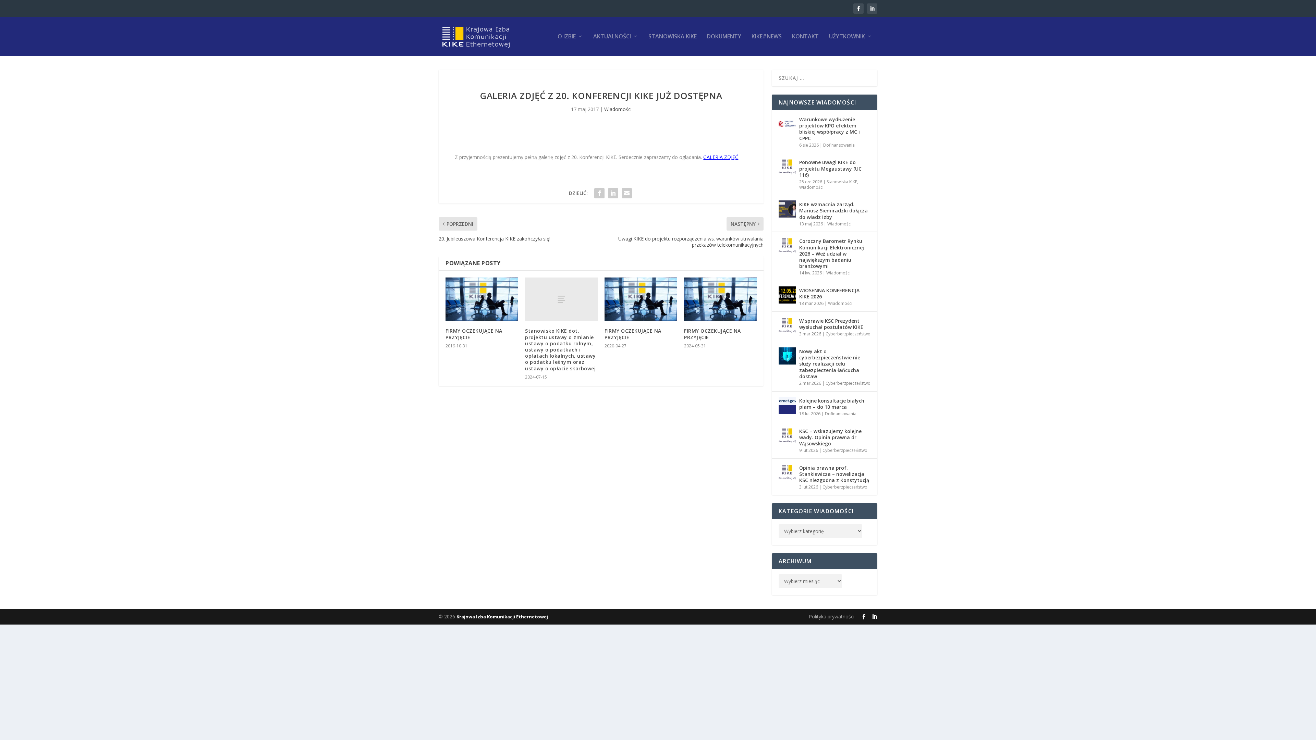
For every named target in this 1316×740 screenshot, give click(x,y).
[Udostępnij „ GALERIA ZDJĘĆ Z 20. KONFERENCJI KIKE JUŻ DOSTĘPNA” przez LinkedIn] (613, 193)
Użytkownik (847, 37)
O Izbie (567, 37)
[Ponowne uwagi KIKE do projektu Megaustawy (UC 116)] (787, 166)
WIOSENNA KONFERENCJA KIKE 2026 (829, 293)
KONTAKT (805, 37)
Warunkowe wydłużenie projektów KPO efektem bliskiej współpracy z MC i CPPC (829, 128)
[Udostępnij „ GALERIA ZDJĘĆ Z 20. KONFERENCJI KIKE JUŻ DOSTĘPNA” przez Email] (627, 193)
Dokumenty (724, 37)
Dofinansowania (839, 145)
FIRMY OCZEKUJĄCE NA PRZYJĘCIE (474, 334)
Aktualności (612, 37)
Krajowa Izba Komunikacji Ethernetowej (502, 617)
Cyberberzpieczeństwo (848, 334)
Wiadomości (618, 109)
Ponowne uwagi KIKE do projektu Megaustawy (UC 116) (830, 168)
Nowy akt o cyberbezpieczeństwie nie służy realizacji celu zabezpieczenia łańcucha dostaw (829, 364)
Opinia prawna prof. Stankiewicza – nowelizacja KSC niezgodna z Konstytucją (834, 474)
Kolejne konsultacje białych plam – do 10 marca (831, 403)
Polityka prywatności (831, 616)
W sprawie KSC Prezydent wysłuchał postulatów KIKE (831, 324)
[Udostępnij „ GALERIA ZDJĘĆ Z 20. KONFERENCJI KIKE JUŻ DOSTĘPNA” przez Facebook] (599, 193)
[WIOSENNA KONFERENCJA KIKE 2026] (787, 295)
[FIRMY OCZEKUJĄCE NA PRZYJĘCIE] (482, 299)
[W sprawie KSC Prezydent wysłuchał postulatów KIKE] (787, 325)
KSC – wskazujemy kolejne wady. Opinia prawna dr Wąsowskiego (830, 437)
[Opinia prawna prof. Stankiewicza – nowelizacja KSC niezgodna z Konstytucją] (787, 472)
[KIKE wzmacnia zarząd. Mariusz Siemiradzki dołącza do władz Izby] (787, 209)
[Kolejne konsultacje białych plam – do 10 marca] (787, 405)
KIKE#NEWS (767, 37)
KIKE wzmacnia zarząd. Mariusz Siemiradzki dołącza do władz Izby (833, 210)
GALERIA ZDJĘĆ (720, 157)
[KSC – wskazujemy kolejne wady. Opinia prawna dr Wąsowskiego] (787, 435)
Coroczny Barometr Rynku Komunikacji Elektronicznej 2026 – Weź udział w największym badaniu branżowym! (831, 253)
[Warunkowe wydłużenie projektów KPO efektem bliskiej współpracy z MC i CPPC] (787, 124)
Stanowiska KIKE (672, 37)
